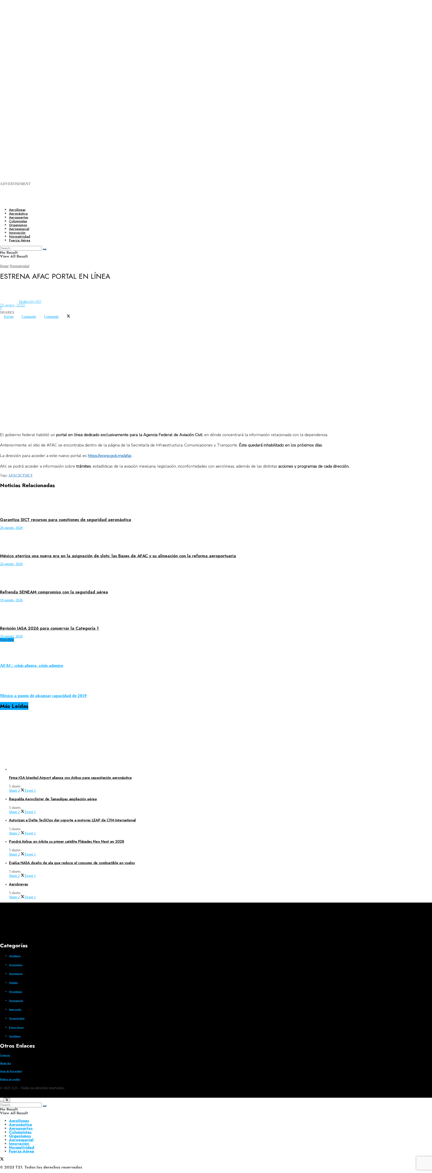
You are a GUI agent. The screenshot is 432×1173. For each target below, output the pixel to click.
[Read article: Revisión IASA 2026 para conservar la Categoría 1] (216, 612)
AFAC (13, 475)
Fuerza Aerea (16, 1027)
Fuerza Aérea (21, 1151)
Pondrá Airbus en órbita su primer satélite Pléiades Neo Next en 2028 (66, 841)
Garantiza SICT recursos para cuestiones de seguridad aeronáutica (65, 520)
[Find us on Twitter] (2, 1096)
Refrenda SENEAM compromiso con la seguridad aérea (54, 592)
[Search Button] (44, 1106)
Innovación (15, 1009)
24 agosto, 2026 (11, 564)
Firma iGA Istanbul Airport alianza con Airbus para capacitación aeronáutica (70, 777)
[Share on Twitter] (68, 317)
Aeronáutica (18, 213)
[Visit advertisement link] (180, 59)
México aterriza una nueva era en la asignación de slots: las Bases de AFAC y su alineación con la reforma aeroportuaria (118, 556)
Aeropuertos (18, 217)
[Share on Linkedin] (12, 320)
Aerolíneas (17, 209)
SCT (21, 475)
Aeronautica (15, 964)
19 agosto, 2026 (11, 600)
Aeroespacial (16, 1000)
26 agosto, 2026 (11, 528)
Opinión (13, 982)
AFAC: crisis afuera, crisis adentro (31, 665)
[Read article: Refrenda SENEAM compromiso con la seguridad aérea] (216, 576)
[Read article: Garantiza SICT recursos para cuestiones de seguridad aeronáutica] (216, 503)
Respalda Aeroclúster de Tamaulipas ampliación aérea (53, 799)
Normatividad (19, 266)
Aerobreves (18, 884)
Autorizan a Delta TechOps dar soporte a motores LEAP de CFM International (72, 820)
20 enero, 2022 (12, 305)
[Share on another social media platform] (4, 324)
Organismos (15, 991)
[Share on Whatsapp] (4, 320)
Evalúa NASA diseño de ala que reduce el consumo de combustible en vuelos (72, 862)
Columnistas (20, 1132)
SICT (29, 475)
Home (4, 266)
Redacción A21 (30, 301)
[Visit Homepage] (154, 200)
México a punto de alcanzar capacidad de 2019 (43, 695)
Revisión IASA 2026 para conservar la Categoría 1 (49, 628)
